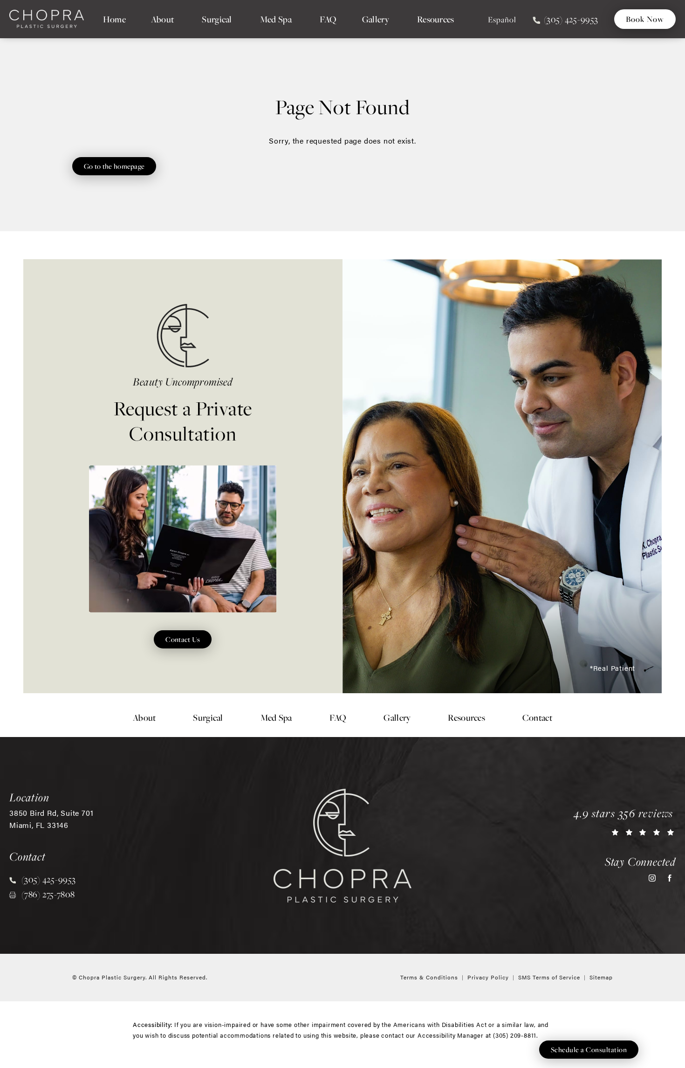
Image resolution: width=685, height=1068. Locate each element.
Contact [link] (537, 717)
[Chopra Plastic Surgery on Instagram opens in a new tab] (652, 878)
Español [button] (502, 19)
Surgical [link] (217, 19)
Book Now (645, 19)
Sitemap (601, 977)
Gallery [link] (375, 19)
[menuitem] (114, 19)
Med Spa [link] (276, 19)
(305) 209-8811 (514, 1035)
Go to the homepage (114, 166)
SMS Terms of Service (549, 977)
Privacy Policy (488, 977)
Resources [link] (435, 19)
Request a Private (183, 410)
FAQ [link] (328, 19)
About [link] (162, 19)
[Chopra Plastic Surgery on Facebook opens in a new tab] (669, 878)
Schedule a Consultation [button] (589, 1049)
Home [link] (114, 19)
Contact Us (182, 639)
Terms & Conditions (429, 977)
